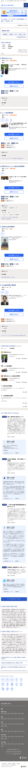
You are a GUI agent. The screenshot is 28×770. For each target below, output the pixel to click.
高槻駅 (14, 625)
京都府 (9, 731)
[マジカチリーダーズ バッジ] (3, 689)
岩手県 (9, 713)
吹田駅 (7, 625)
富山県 (5, 723)
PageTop (14, 699)
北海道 (2, 713)
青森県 (5, 713)
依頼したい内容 (22, 34)
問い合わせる (24, 358)
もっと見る (25, 406)
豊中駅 (10, 650)
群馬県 (9, 718)
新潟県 (2, 723)
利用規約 (18, 763)
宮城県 (12, 713)
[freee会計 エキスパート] (3, 680)
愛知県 (5, 726)
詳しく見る (18, 358)
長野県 (19, 723)
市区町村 (11, 34)
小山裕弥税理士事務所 (8, 395)
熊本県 (12, 743)
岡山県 (9, 736)
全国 (2, 708)
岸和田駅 (20, 625)
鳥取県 (2, 736)
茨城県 (2, 718)
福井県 (12, 723)
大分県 (15, 743)
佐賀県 (5, 743)
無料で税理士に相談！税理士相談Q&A (13, 751)
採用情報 (13, 763)
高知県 (5, 738)
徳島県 (19, 736)
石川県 (9, 723)
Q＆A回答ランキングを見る (23, 25)
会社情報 (9, 763)
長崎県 (9, 743)
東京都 (19, 718)
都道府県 (5, 34)
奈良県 (19, 731)
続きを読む (6, 450)
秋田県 (15, 713)
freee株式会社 (4, 763)
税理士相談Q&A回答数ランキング (13, 749)
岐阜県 (22, 723)
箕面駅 (17, 625)
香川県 (22, 736)
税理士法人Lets (7, 352)
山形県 (19, 713)
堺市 (17, 649)
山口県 (15, 736)
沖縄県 (2, 746)
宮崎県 (19, 743)
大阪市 (14, 649)
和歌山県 (23, 731)
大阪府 (12, 731)
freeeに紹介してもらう (14, 82)
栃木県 (5, 718)
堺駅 (4, 625)
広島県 (12, 736)
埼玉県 (12, 718)
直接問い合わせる (14, 86)
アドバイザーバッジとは (22, 51)
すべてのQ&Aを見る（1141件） (14, 598)
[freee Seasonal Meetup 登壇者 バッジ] (3, 684)
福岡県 (2, 743)
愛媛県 (2, 738)
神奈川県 (23, 718)
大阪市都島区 (20, 649)
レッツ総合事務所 (8, 366)
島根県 (5, 736)
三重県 (2, 731)
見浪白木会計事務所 (7, 385)
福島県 (22, 713)
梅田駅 (10, 625)
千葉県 (15, 718)
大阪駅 (7, 650)
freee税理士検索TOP (17, 753)
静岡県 (2, 726)
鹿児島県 (23, 743)
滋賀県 (5, 731)
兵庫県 (15, 731)
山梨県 (15, 723)
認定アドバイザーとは (23, 49)
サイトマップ (9, 753)
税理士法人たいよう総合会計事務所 (12, 376)
